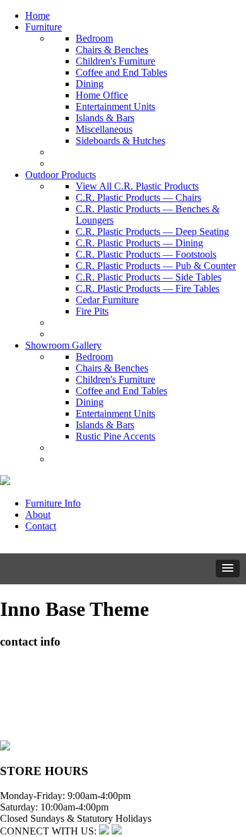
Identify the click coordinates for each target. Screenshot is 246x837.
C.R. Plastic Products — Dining (139, 243)
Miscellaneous (104, 129)
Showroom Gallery (63, 345)
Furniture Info (53, 503)
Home (37, 15)
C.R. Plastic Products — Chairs (138, 197)
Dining (89, 83)
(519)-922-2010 (31, 711)
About (37, 514)
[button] (228, 568)
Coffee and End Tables (121, 72)
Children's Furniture (115, 61)
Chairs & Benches (112, 49)
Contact (40, 526)
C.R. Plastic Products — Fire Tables (148, 288)
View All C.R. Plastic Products (137, 186)
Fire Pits (92, 311)
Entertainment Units (115, 106)
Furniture (43, 26)
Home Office (102, 95)
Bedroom (94, 38)
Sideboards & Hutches (120, 140)
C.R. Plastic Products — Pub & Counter (156, 265)
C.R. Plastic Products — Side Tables (148, 277)
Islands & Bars (105, 117)
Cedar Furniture (107, 299)
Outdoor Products (60, 174)
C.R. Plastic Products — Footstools (146, 254)
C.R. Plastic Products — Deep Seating (152, 231)
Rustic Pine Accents (115, 436)
